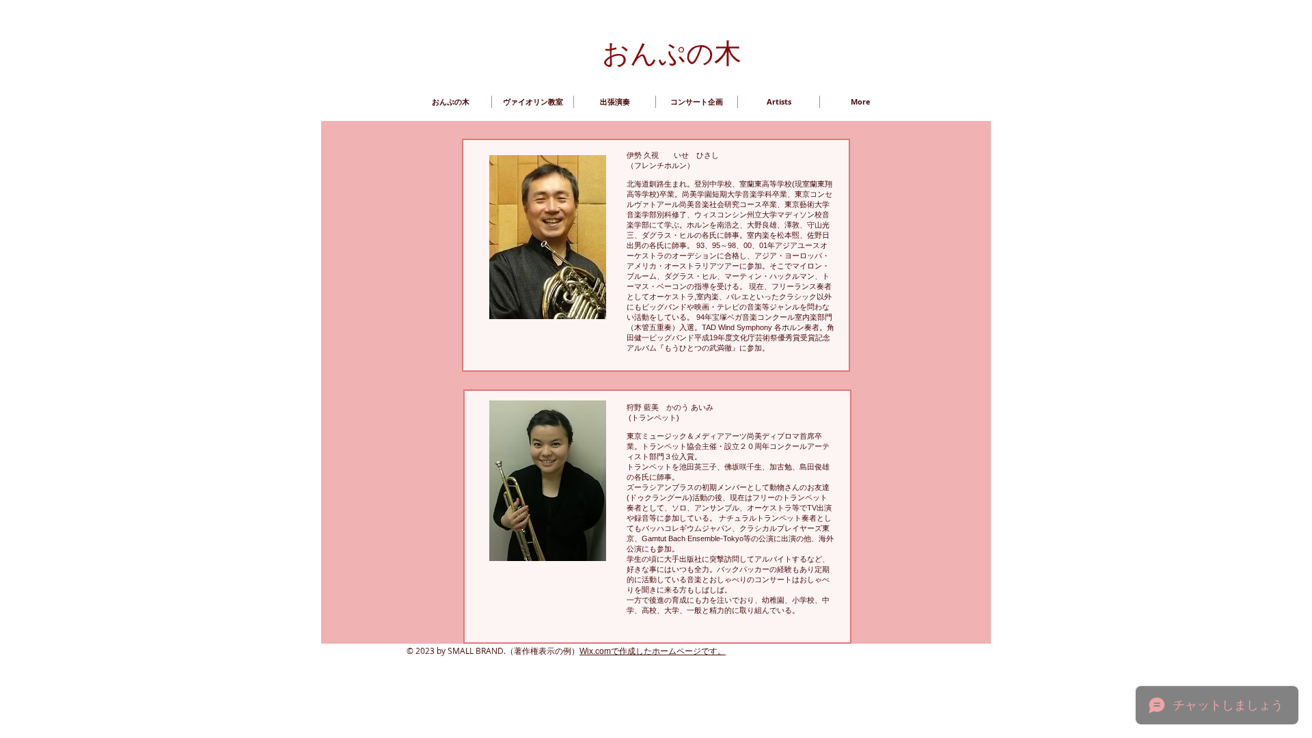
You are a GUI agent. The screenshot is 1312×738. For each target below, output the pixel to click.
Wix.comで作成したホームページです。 (652, 651)
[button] (778, 102)
